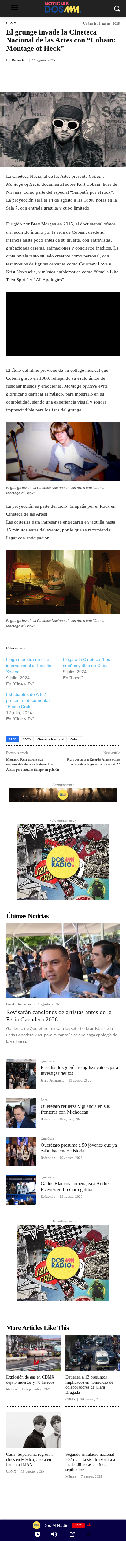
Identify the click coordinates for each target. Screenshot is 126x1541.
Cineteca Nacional (50, 739)
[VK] (74, 74)
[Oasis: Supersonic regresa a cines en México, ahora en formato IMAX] (33, 1430)
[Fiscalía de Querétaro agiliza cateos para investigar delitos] (21, 1074)
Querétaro (48, 1061)
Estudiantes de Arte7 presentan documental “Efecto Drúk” (28, 700)
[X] (45, 74)
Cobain (75, 739)
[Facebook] (31, 74)
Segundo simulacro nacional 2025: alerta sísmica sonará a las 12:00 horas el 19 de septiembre (90, 1462)
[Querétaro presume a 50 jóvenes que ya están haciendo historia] (21, 1152)
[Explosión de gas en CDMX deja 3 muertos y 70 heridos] (33, 1353)
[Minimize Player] (88, 1534)
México (11, 1389)
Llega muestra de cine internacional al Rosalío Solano (28, 665)
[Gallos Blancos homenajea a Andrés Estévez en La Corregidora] (21, 1190)
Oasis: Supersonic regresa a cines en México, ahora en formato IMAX (29, 1459)
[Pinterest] (60, 74)
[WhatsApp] (88, 74)
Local (10, 1004)
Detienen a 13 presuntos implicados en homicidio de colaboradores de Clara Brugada (89, 1385)
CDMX (11, 23)
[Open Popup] (72, 1534)
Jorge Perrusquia (52, 1080)
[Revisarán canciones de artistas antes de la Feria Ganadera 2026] (63, 960)
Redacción (19, 60)
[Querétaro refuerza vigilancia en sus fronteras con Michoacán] (21, 1113)
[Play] (37, 1534)
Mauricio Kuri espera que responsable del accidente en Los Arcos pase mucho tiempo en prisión (32, 764)
